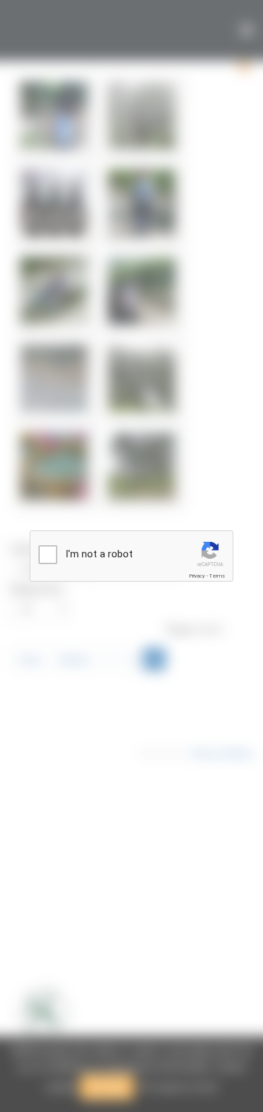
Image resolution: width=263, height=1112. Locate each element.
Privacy (197, 576)
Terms (217, 576)
